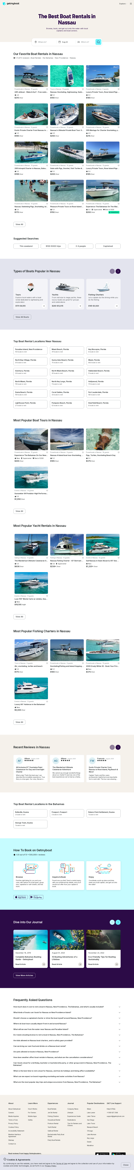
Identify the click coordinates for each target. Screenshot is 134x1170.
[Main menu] (130, 3)
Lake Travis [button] (91, 1123)
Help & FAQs (111, 1109)
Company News (72, 1109)
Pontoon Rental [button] (53, 1123)
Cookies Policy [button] (13, 1127)
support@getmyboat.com (115, 1116)
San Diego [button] (90, 1120)
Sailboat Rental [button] (53, 1131)
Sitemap (11, 1140)
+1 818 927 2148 (112, 1112)
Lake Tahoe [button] (91, 1116)
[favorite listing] (47, 89)
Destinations (71, 1120)
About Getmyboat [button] (14, 1109)
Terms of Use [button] (61, 1163)
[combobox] (44, 42)
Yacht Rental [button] (52, 1127)
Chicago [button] (90, 1131)
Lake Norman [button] (91, 1134)
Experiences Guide (74, 1116)
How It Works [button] (32, 1109)
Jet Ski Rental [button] (52, 1112)
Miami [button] (89, 1109)
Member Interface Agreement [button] (14, 1135)
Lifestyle (70, 1112)
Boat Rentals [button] (52, 1109)
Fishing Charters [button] (53, 1116)
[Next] (118, 271)
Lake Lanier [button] (91, 1112)
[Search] (98, 42)
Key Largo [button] (90, 1138)
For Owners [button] (32, 1112)
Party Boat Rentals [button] (54, 1140)
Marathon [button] (90, 1145)
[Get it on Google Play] (36, 897)
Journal (70, 1103)
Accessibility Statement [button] (16, 1131)
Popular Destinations (95, 1103)
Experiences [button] (53, 1103)
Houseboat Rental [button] (54, 1120)
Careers (11, 1112)
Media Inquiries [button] (13, 1116)
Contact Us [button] (12, 1144)
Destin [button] (89, 1142)
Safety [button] (30, 1120)
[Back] (112, 271)
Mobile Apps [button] (32, 1116)
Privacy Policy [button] (50, 1166)
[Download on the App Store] (20, 897)
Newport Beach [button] (92, 1127)
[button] (36, 58)
